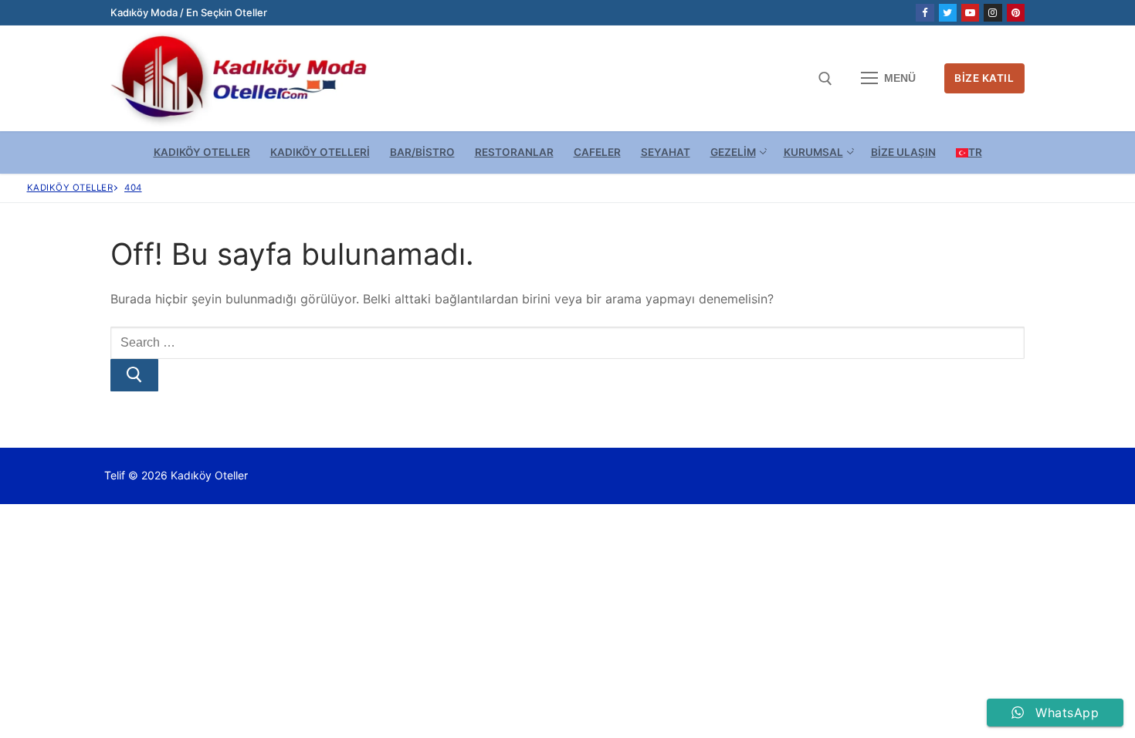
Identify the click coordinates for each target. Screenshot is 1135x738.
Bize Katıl (984, 78)
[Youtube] (970, 13)
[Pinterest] (1016, 13)
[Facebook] (924, 13)
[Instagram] (992, 13)
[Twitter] (948, 13)
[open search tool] (825, 79)
